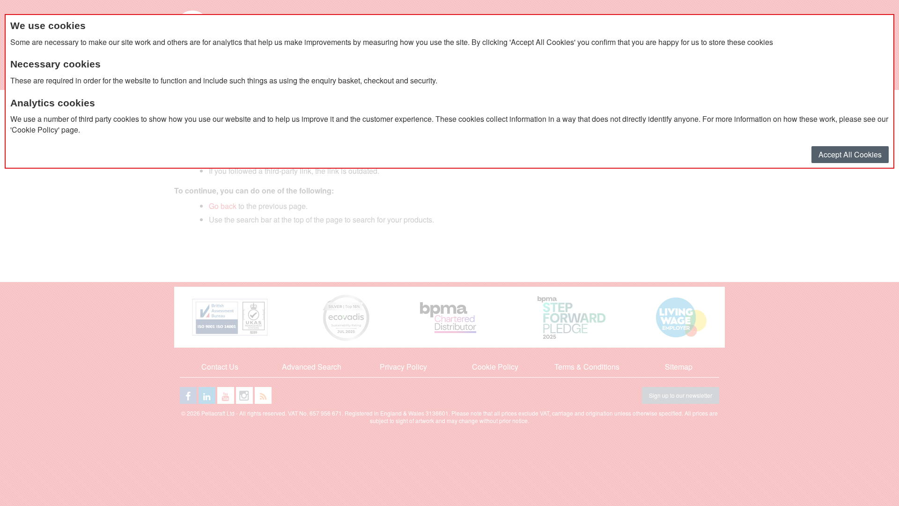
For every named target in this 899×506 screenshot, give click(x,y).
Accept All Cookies (850, 154)
